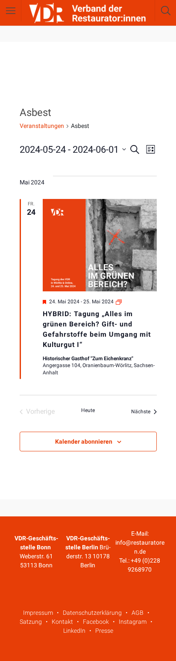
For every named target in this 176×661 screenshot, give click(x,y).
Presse (104, 630)
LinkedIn (74, 630)
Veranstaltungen (42, 125)
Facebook (96, 621)
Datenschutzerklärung (92, 612)
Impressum (38, 612)
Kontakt (62, 621)
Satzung (31, 621)
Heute (88, 410)
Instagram (133, 621)
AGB (138, 612)
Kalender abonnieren (83, 441)
